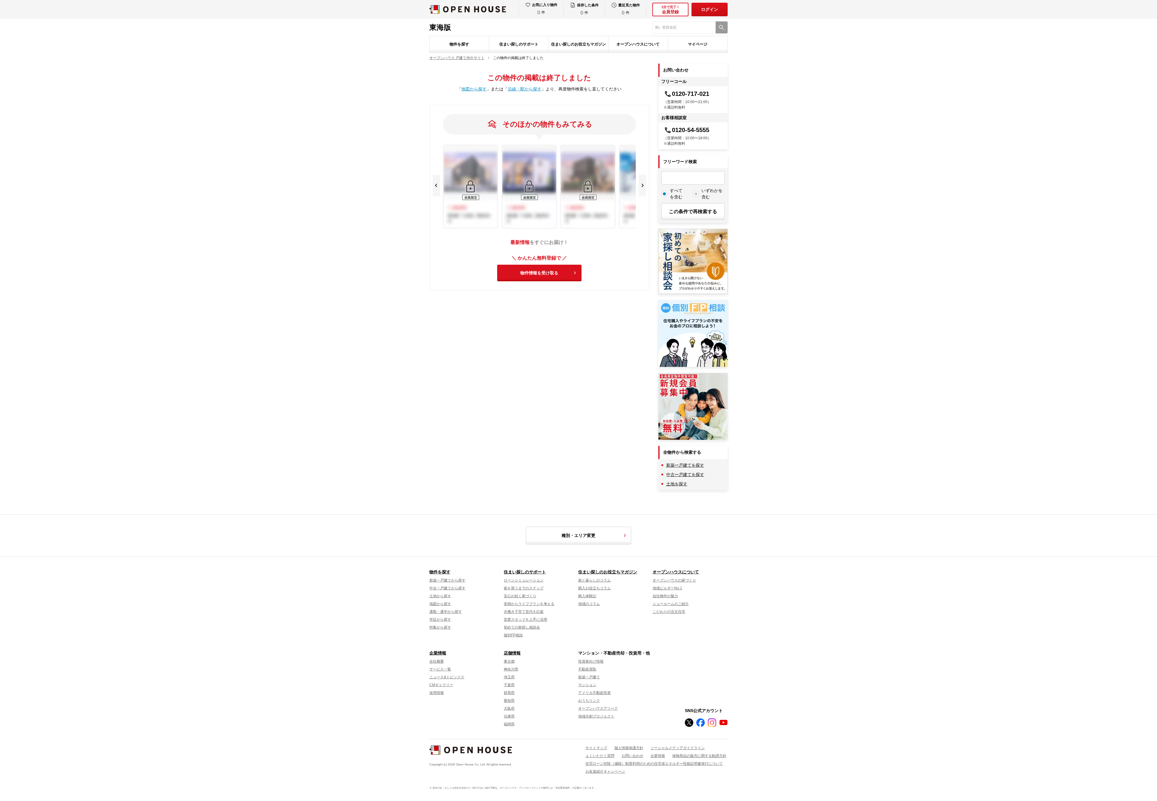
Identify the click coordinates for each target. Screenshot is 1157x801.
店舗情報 (512, 653)
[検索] (722, 27)
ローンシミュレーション (524, 580)
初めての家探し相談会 (522, 627)
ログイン (709, 9)
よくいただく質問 (599, 756)
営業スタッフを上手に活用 (525, 619)
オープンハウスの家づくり (674, 580)
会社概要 (436, 661)
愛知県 (509, 701)
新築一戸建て (589, 677)
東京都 (509, 661)
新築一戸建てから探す (447, 580)
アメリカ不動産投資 (594, 693)
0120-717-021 (690, 93)
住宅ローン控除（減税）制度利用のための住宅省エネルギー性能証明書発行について (654, 764)
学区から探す (440, 619)
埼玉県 (509, 677)
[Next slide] (642, 185)
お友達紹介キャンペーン (605, 771)
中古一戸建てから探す (447, 588)
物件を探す (459, 44)
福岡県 (509, 724)
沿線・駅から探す (524, 89)
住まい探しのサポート (518, 44)
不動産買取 (587, 669)
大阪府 (509, 708)
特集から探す (440, 627)
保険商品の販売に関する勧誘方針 (699, 756)
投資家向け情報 (591, 661)
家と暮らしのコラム (594, 580)
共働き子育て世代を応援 (524, 612)
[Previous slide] (436, 185)
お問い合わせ (632, 756)
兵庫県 (509, 716)
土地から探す (440, 596)
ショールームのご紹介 (671, 604)
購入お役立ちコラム (594, 588)
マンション (587, 685)
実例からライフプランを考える (529, 604)
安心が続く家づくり (520, 596)
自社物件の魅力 (665, 596)
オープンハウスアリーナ (598, 708)
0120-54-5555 (690, 130)
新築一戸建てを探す (685, 465)
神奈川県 (511, 669)
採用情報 (436, 693)
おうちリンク (589, 701)
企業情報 (437, 653)
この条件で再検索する (693, 211)
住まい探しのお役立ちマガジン (578, 44)
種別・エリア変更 (578, 535)
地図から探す (474, 89)
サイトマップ (596, 748)
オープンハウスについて (638, 44)
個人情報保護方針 (628, 748)
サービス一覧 (440, 669)
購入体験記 (587, 596)
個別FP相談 (513, 635)
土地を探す (676, 483)
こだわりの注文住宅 (669, 612)
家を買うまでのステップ (524, 588)
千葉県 (509, 685)
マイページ (697, 44)
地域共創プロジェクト (596, 716)
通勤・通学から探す (445, 612)
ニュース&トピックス (446, 677)
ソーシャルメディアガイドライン (678, 748)
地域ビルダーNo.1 (667, 588)
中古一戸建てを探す (685, 474)
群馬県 (509, 693)
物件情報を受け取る (539, 272)
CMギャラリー (441, 685)
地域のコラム (589, 604)
